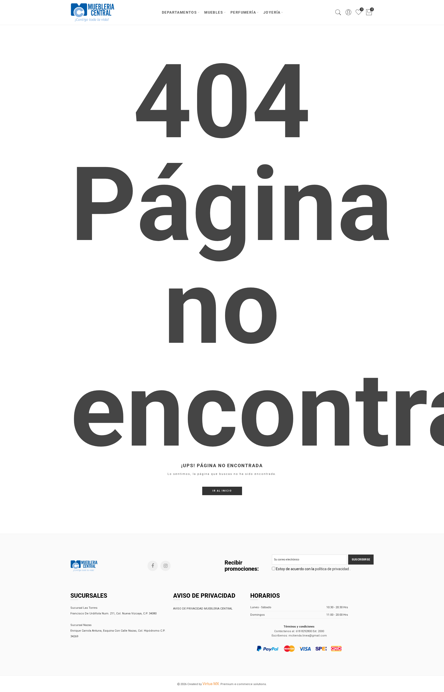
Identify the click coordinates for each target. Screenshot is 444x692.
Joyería (272, 12)
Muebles (213, 12)
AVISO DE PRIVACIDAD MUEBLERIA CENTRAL (203, 608)
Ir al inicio (222, 491)
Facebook (152, 566)
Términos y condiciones (299, 626)
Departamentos (179, 12)
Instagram (165, 566)
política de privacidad (332, 569)
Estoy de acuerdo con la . (312, 569)
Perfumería (243, 12)
